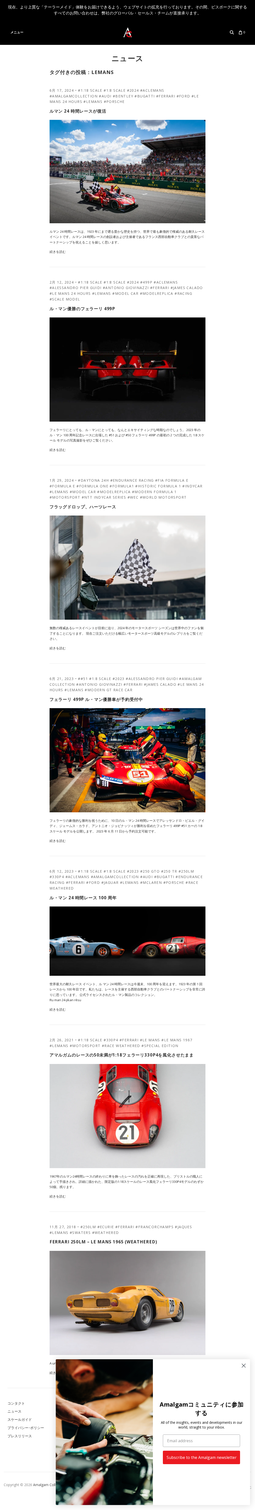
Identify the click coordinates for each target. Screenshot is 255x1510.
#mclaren (151, 882)
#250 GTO (150, 871)
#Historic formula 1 (158, 486)
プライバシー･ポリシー (25, 1427)
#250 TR (169, 871)
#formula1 (122, 486)
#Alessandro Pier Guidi (76, 287)
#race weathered (121, 1045)
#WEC (133, 497)
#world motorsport (163, 497)
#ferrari (165, 96)
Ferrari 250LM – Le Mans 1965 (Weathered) (103, 1242)
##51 (83, 678)
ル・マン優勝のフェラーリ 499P (82, 308)
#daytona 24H (93, 480)
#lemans (92, 101)
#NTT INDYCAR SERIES (104, 497)
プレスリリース (19, 1436)
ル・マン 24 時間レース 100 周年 (83, 898)
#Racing (183, 293)
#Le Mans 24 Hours (70, 293)
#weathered (105, 1232)
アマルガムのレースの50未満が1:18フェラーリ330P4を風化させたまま (122, 1055)
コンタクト (16, 1403)
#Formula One (92, 486)
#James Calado (187, 287)
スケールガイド (19, 1419)
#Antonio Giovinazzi (126, 287)
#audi (105, 96)
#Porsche (114, 101)
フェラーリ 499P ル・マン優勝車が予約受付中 (96, 699)
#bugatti (144, 96)
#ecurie (105, 1226)
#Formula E (62, 486)
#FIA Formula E (172, 480)
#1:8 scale (115, 90)
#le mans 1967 (176, 1040)
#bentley (123, 96)
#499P (146, 282)
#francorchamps (154, 1226)
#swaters (80, 1232)
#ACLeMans (152, 90)
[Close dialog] (243, 1365)
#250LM (186, 871)
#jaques (183, 1226)
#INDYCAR (192, 486)
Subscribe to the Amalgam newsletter (202, 1457)
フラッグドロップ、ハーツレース (83, 507)
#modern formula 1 (154, 491)
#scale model (65, 299)
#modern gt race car (108, 689)
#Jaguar (110, 882)
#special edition (159, 1045)
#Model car (125, 293)
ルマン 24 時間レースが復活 (78, 111)
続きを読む (58, 251)
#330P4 (57, 876)
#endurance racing (132, 480)
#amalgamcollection (74, 96)
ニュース (128, 58)
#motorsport (65, 497)
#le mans (150, 1040)
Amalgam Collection (49, 1484)
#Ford (183, 96)
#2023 (119, 678)
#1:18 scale (90, 90)
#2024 (133, 90)
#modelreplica (156, 293)
